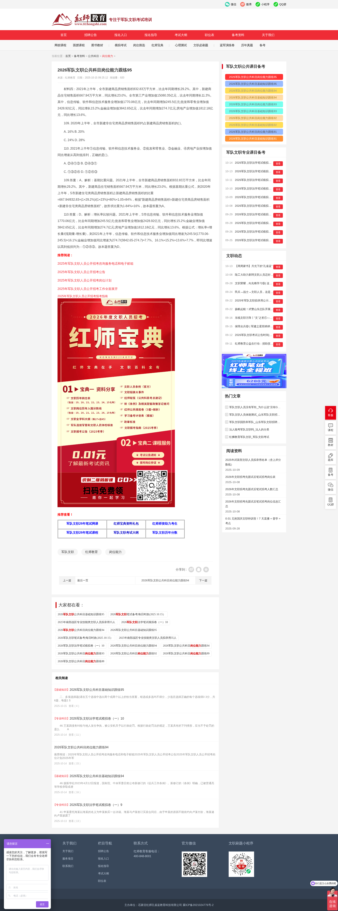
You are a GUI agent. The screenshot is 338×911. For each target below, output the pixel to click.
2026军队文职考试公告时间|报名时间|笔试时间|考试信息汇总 (272, 334)
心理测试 (181, 45)
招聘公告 (90, 35)
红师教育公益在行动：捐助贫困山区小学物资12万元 (266, 343)
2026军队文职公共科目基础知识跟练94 (89, 776)
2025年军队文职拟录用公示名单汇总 (257, 300)
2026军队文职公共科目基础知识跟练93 (253, 111)
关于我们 (268, 35)
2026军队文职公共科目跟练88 (81, 661)
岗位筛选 (139, 45)
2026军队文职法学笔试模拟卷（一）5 (258, 205)
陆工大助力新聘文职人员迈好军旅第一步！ (261, 274)
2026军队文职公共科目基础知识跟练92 (253, 124)
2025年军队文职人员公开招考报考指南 (83, 296)
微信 (330, 489)
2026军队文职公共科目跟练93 (81, 653)
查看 (278, 163)
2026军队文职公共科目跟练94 (186, 645)
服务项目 (67, 858)
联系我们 (67, 866)
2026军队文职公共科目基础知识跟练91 (253, 138)
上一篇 (67, 580)
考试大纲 (181, 35)
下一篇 (203, 580)
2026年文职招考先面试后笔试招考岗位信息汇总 (253, 504)
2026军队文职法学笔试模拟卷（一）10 (81, 645)
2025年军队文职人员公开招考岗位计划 (84, 280)
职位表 (209, 35)
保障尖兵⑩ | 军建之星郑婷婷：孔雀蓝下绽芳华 (263, 326)
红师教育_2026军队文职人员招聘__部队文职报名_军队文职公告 (79, 20)
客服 (330, 415)
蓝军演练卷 (227, 45)
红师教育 (91, 552)
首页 (63, 35)
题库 (330, 459)
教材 (330, 445)
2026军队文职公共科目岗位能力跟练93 (253, 104)
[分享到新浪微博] (191, 569)
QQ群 (330, 504)
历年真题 (247, 45)
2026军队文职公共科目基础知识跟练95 (133, 630)
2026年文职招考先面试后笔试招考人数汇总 (251, 489)
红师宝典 (157, 45)
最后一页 (82, 580)
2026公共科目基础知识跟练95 (81, 614)
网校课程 (60, 45)
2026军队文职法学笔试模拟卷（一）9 (88, 804)
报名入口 (120, 35)
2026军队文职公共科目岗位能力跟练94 (165, 580)
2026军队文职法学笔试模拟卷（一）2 (258, 231)
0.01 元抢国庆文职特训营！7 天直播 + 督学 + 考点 (252, 521)
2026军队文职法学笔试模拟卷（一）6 (258, 197)
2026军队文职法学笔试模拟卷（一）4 (258, 214)
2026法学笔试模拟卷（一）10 (144, 622)
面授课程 (79, 45)
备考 (262, 45)
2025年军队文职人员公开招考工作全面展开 (88, 288)
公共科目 (93, 56)
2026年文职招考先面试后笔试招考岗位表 (250, 476)
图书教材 (97, 45)
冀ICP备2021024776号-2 (198, 904)
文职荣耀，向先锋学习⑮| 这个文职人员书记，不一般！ (268, 283)
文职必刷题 (200, 45)
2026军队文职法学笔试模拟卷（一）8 (258, 179)
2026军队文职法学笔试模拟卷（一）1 (258, 240)
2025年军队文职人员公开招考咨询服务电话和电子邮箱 (95, 263)
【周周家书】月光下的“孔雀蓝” (253, 266)
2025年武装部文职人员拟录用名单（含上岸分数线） (253, 462)
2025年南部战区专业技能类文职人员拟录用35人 (86, 622)
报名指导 (151, 35)
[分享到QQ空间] (206, 569)
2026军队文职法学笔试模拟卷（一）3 (258, 223)
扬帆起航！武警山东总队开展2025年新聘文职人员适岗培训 (271, 309)
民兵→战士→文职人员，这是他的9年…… (260, 291)
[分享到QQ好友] (198, 569)
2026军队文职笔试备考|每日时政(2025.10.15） (85, 637)
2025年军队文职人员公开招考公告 (81, 272)
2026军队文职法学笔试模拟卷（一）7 (258, 188)
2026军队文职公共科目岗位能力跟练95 (253, 76)
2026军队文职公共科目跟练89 (186, 653)
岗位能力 (107, 56)
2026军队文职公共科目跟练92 (133, 653)
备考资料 (238, 35)
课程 (330, 430)
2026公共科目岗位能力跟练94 (81, 630)
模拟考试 (121, 45)
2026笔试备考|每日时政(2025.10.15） (137, 614)
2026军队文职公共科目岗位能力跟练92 (253, 118)
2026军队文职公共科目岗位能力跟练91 (253, 131)
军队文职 (67, 552)
